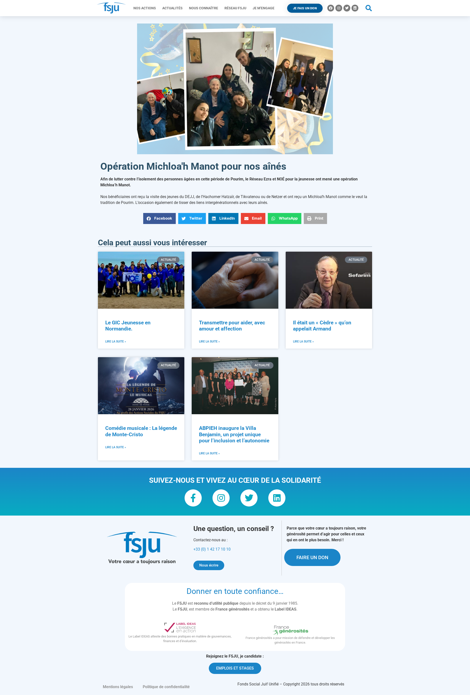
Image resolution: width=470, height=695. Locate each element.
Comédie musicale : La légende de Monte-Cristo (141, 431)
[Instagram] (338, 8)
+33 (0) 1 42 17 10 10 (212, 549)
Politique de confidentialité (166, 686)
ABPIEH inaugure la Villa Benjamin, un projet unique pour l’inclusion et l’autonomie (234, 434)
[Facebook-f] (193, 498)
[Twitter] (346, 8)
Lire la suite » (115, 341)
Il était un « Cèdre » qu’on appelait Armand (322, 326)
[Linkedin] (355, 8)
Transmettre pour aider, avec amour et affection (232, 326)
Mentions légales (118, 686)
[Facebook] (330, 8)
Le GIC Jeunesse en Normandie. (128, 326)
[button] (369, 8)
